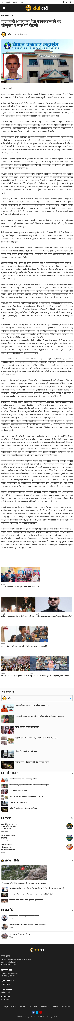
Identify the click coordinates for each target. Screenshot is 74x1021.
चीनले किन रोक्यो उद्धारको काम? (26, 751)
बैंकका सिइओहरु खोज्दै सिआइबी (8, 837)
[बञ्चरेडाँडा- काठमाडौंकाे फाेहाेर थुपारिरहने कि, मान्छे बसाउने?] (49, 663)
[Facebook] (63, 2)
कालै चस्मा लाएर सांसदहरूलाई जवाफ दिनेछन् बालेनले (24, 916)
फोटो (35, 1006)
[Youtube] (70, 2)
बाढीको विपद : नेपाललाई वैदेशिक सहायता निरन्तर (32, 762)
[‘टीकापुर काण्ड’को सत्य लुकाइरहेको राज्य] (15, 663)
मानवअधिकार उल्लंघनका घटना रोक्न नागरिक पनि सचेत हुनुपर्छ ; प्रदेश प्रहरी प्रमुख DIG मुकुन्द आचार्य (36, 888)
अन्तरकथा (55, 1006)
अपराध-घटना (66, 1006)
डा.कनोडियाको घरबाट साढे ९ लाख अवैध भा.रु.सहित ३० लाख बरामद (9, 826)
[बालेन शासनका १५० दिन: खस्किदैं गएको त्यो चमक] (18, 604)
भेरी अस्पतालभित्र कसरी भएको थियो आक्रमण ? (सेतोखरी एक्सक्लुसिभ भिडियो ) (31, 894)
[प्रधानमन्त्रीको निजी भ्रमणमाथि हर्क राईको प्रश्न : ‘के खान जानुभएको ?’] (24, 634)
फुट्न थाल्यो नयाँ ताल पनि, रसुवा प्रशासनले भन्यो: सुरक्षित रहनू (36, 737)
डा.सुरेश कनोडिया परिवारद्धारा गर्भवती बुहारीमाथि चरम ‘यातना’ (8, 847)
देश (30, 1006)
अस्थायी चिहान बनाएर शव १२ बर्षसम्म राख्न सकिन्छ (32, 705)
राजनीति (13, 1006)
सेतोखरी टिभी (45, 1006)
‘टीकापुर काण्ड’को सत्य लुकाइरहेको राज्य (20, 934)
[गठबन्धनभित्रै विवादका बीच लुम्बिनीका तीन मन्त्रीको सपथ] (20, 574)
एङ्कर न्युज (22, 1006)
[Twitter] (66, 2)
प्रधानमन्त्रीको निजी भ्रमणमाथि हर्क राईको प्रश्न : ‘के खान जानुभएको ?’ (27, 924)
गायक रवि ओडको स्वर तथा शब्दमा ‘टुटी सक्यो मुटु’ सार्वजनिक (26, 900)
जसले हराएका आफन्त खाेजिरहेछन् (27, 727)
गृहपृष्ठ (6, 1006)
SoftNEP (55, 1017)
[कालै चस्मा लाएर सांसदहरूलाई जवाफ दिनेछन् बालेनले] (53, 604)
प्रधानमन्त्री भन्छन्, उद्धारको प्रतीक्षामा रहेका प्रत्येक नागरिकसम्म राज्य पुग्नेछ (40, 716)
